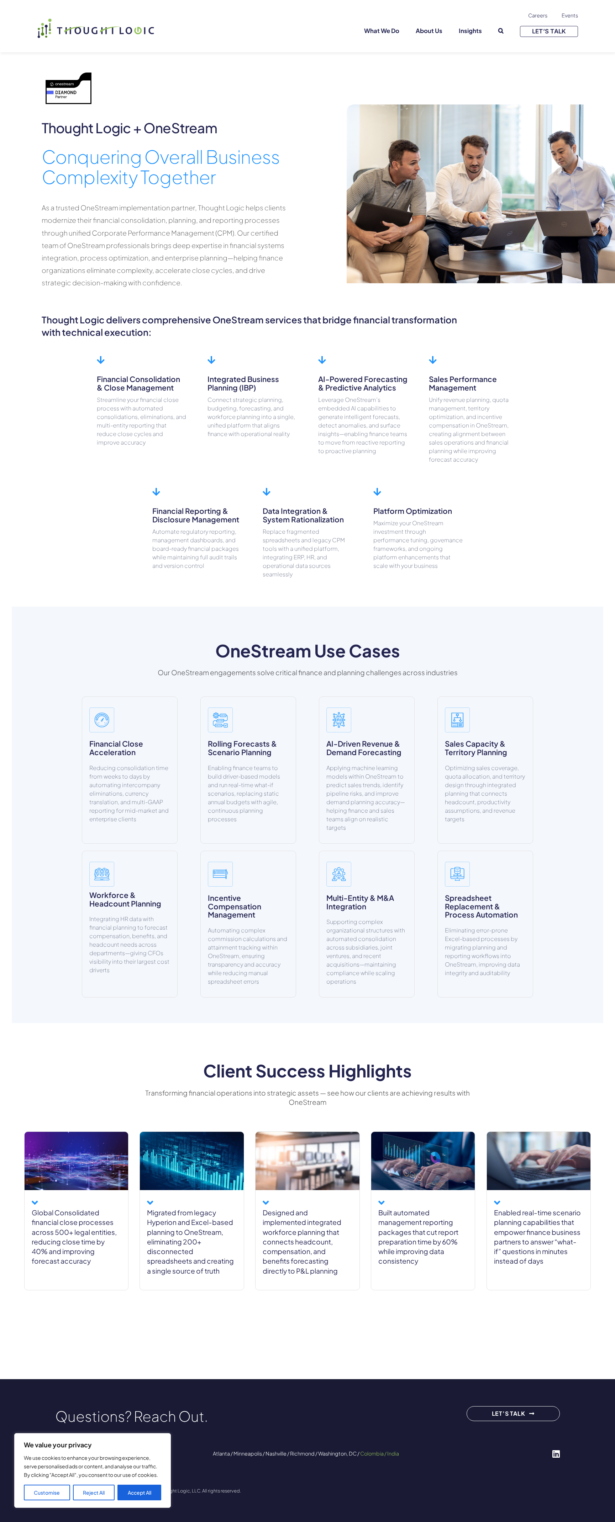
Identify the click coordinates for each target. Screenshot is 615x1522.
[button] (501, 31)
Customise (47, 1492)
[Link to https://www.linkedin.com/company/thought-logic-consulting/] (556, 1454)
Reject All (94, 1492)
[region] (92, 1470)
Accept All (139, 1492)
